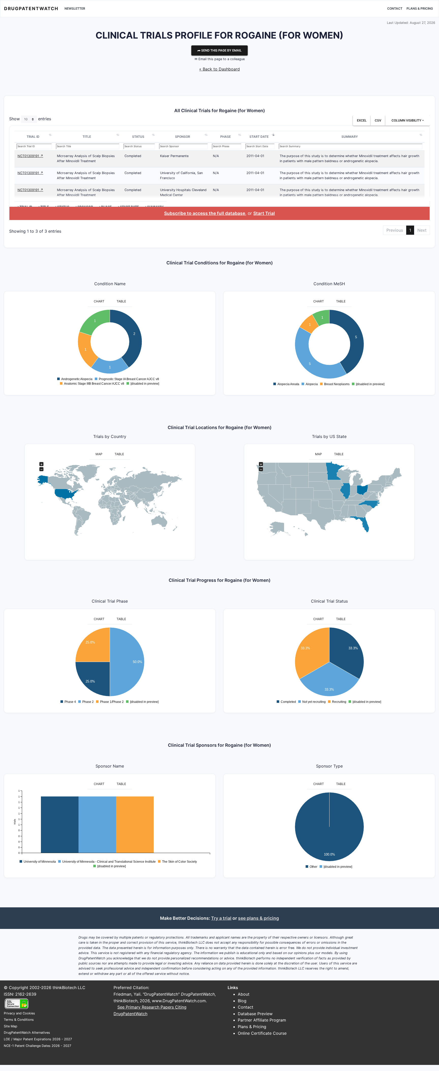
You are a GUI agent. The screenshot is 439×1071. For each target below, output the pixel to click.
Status (138, 137)
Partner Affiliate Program (262, 1020)
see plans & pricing (258, 918)
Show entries (30, 118)
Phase (225, 137)
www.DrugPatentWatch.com (179, 1000)
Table (121, 301)
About (243, 994)
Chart (99, 301)
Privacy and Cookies (19, 1013)
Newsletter (75, 8)
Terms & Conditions (19, 1020)
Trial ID (33, 137)
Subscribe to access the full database (204, 213)
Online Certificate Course (262, 1033)
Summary (349, 137)
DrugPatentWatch (31, 8)
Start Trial (264, 213)
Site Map (10, 1026)
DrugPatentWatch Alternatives (27, 1032)
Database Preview (255, 1013)
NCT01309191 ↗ (30, 156)
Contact (394, 8)
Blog (242, 1000)
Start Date (259, 137)
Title (87, 137)
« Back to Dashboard (219, 69)
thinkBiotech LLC (69, 987)
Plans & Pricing (419, 8)
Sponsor (182, 137)
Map (99, 454)
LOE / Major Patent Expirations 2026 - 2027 (38, 1039)
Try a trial (221, 918)
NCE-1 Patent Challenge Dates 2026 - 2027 (37, 1046)
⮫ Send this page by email (219, 50)
